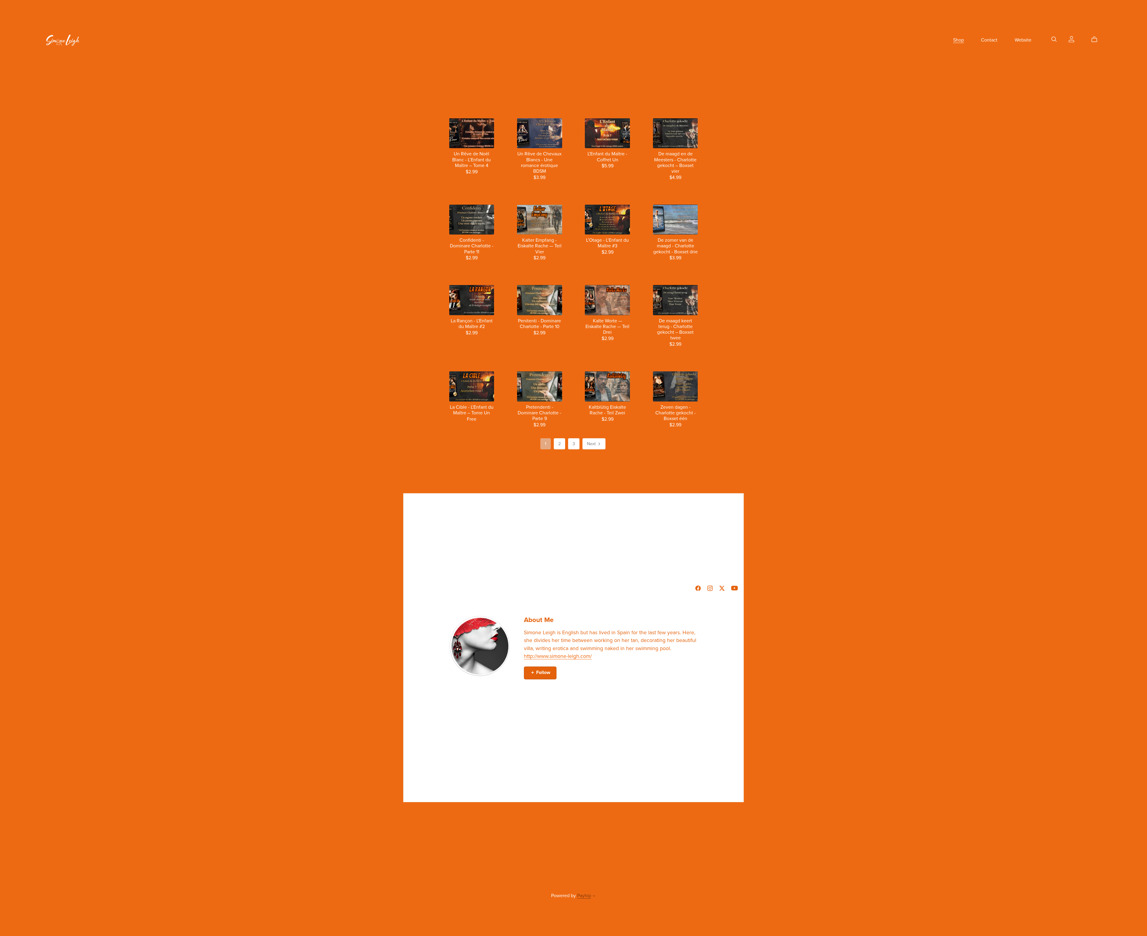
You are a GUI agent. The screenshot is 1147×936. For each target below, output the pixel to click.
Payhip (584, 896)
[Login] (1071, 39)
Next (592, 443)
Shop (958, 40)
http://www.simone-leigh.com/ (558, 656)
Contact (989, 40)
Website (1023, 40)
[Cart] (1097, 39)
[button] (594, 896)
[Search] (1054, 39)
